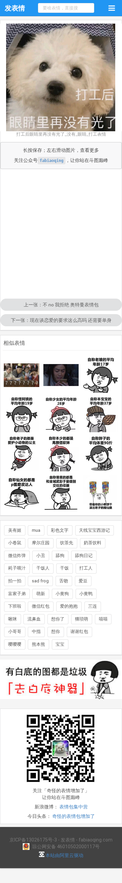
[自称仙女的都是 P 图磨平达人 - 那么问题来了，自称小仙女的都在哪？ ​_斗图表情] (21, 493)
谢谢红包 (79, 631)
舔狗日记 (84, 555)
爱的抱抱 (69, 606)
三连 (92, 606)
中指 (36, 631)
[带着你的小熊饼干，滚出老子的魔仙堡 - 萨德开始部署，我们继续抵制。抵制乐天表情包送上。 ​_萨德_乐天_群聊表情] (100, 493)
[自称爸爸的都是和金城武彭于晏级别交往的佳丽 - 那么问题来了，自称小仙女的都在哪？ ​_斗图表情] (61, 493)
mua (36, 530)
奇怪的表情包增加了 (73, 816)
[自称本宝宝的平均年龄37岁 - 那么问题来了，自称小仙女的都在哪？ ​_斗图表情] (100, 414)
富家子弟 (17, 593)
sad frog (40, 580)
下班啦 (14, 606)
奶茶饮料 (92, 542)
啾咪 (12, 619)
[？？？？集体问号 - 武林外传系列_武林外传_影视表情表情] (21, 375)
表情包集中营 (73, 806)
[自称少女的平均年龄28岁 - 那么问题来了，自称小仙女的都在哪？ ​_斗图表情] (61, 414)
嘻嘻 (103, 619)
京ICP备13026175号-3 (33, 840)
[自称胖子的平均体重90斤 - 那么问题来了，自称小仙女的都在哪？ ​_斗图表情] (100, 454)
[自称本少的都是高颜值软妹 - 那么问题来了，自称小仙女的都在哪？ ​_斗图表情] (61, 454)
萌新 (40, 593)
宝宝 (60, 644)
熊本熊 (38, 644)
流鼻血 (34, 619)
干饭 (64, 568)
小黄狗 (62, 593)
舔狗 (60, 555)
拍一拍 (14, 580)
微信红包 (40, 606)
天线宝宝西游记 (94, 530)
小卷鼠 (14, 542)
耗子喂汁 (17, 568)
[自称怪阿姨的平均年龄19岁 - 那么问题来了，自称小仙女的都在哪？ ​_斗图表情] (21, 414)
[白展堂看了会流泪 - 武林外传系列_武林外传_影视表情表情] (61, 375)
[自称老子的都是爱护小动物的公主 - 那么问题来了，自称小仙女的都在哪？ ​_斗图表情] (21, 454)
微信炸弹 (17, 555)
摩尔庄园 (40, 542)
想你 (55, 631)
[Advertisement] (61, 234)
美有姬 (14, 530)
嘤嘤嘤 (14, 644)
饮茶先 (66, 542)
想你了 (57, 619)
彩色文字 (59, 530)
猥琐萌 (81, 619)
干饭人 (42, 568)
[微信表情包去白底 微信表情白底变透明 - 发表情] (61, 702)
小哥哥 (14, 631)
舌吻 (63, 580)
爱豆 (83, 580)
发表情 (15, 8)
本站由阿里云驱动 (63, 855)
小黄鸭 (86, 593)
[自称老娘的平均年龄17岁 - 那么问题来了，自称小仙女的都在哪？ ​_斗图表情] (100, 375)
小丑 (40, 555)
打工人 (86, 568)
